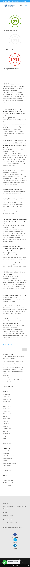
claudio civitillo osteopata (9, 451)
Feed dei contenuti (8, 480)
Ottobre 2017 (6, 419)
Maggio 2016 (6, 436)
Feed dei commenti (8, 483)
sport (18, 119)
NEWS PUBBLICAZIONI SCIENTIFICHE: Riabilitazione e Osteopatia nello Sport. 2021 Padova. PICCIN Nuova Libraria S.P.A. (14, 363)
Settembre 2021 (7, 399)
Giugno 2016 (6, 433)
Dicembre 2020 (7, 404)
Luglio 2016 (6, 431)
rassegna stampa (21, 118)
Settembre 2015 (7, 443)
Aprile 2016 (6, 438)
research (5, 460)
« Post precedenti (7, 344)
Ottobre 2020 (6, 409)
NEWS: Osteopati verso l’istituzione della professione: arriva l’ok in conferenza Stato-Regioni (13, 321)
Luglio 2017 (6, 421)
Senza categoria (7, 465)
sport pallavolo (7, 470)
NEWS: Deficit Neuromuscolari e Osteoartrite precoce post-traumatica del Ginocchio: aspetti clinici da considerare (14, 379)
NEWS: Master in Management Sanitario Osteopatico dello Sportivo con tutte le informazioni (14, 249)
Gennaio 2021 (6, 401)
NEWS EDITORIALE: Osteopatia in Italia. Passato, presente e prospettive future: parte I (15, 221)
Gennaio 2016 (6, 441)
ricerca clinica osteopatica (9, 119)
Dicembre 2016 (7, 428)
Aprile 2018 (6, 416)
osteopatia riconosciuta (9, 456)
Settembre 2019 (7, 414)
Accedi (4, 478)
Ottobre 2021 (6, 396)
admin (6, 88)
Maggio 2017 (6, 423)
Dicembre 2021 (7, 394)
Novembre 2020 (7, 406)
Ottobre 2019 (6, 411)
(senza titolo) (6, 375)
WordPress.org (7, 485)
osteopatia (6, 453)
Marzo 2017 (6, 426)
